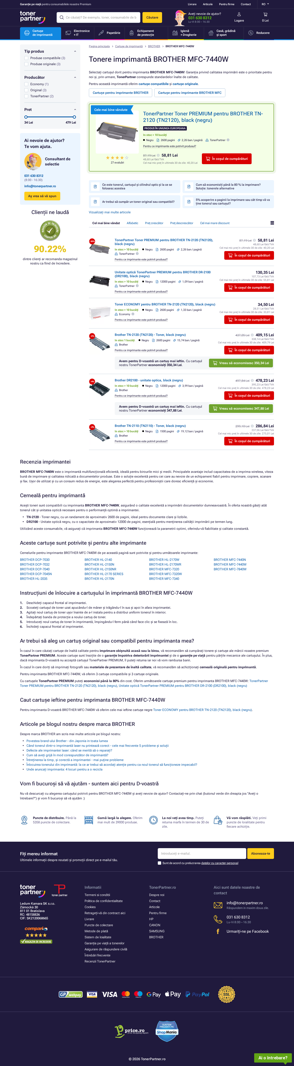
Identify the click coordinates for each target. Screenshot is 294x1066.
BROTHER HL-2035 (33, 579)
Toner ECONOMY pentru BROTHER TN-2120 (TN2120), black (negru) (165, 304)
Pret (28, 109)
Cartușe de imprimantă (129, 46)
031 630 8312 (200, 18)
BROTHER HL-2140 (98, 560)
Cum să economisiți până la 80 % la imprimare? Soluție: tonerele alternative (228, 186)
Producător (34, 77)
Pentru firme (226, 4)
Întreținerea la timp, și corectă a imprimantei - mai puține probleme (75, 760)
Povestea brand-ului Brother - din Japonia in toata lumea (67, 741)
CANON (154, 925)
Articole (208, 4)
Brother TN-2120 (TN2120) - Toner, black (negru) (150, 335)
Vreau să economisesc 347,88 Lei (244, 408)
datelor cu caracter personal (219, 863)
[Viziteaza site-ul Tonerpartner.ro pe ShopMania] (167, 1032)
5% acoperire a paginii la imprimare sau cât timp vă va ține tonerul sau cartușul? (233, 201)
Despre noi (156, 895)
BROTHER (154, 46)
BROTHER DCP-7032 (35, 564)
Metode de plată (96, 931)
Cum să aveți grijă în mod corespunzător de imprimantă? (67, 755)
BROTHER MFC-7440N (230, 560)
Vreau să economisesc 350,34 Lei (244, 363)
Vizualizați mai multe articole (110, 212)
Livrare (192, 4)
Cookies (90, 907)
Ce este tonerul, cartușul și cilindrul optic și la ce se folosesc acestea (137, 186)
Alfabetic (132, 223)
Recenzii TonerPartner (100, 961)
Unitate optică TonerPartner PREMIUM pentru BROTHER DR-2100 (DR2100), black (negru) (183, 686)
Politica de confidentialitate (104, 901)
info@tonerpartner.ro (40, 186)
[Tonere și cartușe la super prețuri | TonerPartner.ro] (32, 17)
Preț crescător (154, 223)
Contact (246, 4)
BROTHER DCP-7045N (36, 574)
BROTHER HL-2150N (99, 564)
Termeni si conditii (97, 895)
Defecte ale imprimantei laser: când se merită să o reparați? (69, 750)
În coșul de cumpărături (230, 159)
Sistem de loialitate (98, 937)
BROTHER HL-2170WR (165, 564)
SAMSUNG (156, 931)
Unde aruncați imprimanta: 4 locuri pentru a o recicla (64, 769)
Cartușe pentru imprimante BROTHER (120, 93)
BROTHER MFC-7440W (230, 564)
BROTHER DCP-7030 (35, 560)
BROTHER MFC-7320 (164, 569)
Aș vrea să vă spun (42, 196)
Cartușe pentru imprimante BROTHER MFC (189, 93)
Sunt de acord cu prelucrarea (200, 863)
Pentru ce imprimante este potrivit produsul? (169, 146)
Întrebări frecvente (97, 955)
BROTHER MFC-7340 (164, 579)
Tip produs (34, 51)
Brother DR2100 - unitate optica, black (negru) (149, 380)
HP (151, 919)
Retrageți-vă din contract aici (105, 913)
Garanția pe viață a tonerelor (104, 943)
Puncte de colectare (99, 925)
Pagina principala (99, 46)
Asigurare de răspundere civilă (106, 949)
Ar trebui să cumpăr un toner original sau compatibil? (138, 201)
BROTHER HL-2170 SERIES (104, 574)
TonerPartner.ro (162, 887)
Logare (239, 20)
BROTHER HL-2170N (99, 579)
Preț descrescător (181, 223)
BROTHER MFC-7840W (230, 569)
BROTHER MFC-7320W (165, 574)
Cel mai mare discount (214, 223)
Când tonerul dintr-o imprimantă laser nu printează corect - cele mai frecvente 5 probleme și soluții (97, 746)
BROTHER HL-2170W (164, 560)
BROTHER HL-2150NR (100, 569)
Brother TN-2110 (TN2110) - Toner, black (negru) (150, 426)
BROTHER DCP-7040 (35, 569)
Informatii (93, 887)
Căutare (152, 17)
